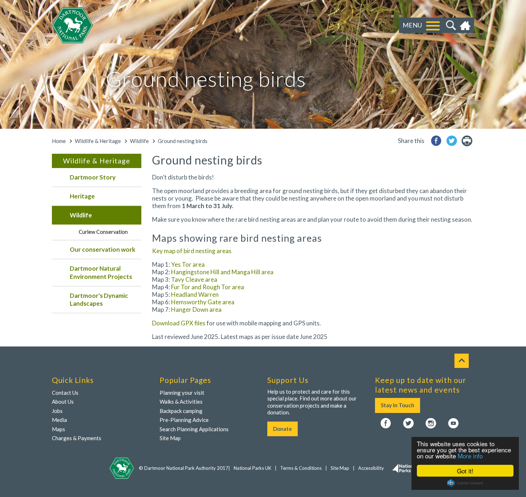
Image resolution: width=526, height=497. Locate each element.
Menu (412, 25)
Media (59, 420)
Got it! (465, 470)
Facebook (385, 423)
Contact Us (65, 392)
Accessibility (371, 468)
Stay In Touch (397, 405)
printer (467, 140)
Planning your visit (182, 392)
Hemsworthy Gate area (202, 302)
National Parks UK (252, 468)
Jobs (57, 411)
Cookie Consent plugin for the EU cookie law (465, 483)
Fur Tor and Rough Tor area (207, 287)
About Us (63, 401)
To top (461, 361)
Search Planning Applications (194, 429)
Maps (58, 429)
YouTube (453, 423)
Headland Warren (195, 294)
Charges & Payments (76, 438)
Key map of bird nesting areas (192, 251)
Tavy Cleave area (194, 279)
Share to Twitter (451, 140)
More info (470, 455)
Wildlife (139, 141)
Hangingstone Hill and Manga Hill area (222, 272)
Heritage (82, 196)
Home (466, 25)
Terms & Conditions (301, 468)
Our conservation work (102, 249)
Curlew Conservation (103, 232)
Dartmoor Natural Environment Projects (101, 272)
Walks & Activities (181, 401)
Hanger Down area (196, 309)
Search (450, 25)
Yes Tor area (187, 264)
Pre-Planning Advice (184, 420)
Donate (282, 428)
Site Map (170, 438)
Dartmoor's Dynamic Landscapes (99, 299)
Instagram (431, 423)
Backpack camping (181, 411)
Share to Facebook (436, 140)
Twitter (408, 423)
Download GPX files (178, 323)
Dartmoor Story (93, 177)
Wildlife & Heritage (98, 141)
